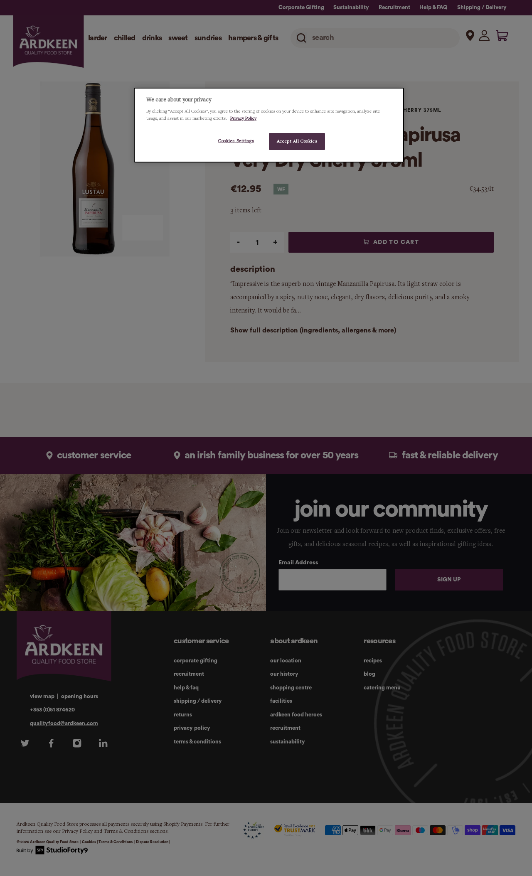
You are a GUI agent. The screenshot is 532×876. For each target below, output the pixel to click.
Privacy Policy (243, 118)
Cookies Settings (236, 141)
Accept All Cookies (297, 141)
